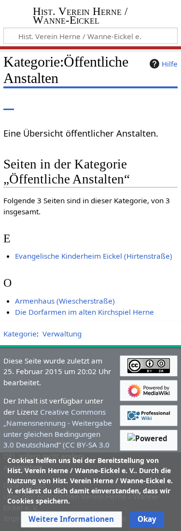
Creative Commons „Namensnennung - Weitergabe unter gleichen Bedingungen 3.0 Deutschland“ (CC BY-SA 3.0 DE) (57, 434)
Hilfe (170, 64)
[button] (71, 519)
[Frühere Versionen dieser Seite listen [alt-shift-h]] (130, 103)
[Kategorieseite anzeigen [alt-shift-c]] (8, 103)
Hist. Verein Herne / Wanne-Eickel (80, 16)
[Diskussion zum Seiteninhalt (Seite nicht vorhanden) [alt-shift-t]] (30, 103)
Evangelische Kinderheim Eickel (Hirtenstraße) (93, 256)
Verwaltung (62, 333)
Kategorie (20, 333)
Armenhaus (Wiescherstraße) (65, 301)
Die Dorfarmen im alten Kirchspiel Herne (84, 312)
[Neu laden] (148, 103)
